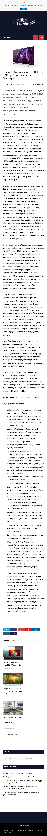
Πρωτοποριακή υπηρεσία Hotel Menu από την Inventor (23, 5)
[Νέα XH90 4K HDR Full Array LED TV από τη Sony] (13, 653)
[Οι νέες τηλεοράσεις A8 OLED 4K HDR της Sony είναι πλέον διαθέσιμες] (23, 57)
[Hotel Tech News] (23, 20)
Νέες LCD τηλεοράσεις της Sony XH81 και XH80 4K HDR (12, 691)
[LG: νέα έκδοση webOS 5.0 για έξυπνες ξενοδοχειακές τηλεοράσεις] (13, 708)
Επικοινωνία (8, 833)
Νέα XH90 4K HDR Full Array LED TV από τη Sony (18, 773)
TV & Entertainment (37, 84)
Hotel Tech (8, 84)
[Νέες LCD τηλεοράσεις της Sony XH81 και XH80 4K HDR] (13, 679)
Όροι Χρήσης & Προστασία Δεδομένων (29, 830)
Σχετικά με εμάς (9, 830)
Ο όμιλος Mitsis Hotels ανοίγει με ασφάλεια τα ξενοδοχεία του (23, 777)
